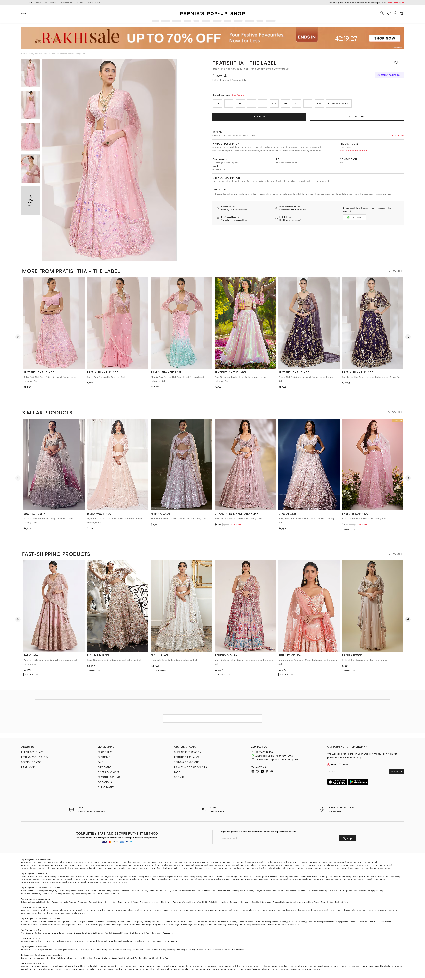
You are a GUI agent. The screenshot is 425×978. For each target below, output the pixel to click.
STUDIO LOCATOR (31, 762)
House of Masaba (158, 868)
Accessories (292, 910)
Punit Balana (70, 865)
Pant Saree (314, 902)
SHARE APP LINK (396, 772)
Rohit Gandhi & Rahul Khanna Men (322, 879)
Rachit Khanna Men (62, 879)
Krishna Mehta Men (308, 876)
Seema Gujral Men (348, 879)
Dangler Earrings (349, 922)
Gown (100, 902)
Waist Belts (135, 924)
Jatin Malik (26, 879)
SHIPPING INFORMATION (187, 752)
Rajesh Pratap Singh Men (116, 876)
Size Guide (238, 94)
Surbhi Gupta (239, 868)
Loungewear (305, 910)
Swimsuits (245, 902)
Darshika (283, 876)
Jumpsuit (281, 910)
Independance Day (42, 958)
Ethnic (341, 910)
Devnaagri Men (325, 876)
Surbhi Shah (44, 868)
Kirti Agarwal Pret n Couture (217, 949)
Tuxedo (236, 910)
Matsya (199, 868)
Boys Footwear (154, 941)
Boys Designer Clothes (31, 941)
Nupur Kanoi (370, 862)
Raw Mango (26, 862)
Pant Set (43, 913)
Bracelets (52, 922)
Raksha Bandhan (64, 958)
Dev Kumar (293, 876)
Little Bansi (47, 949)
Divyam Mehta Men (94, 876)
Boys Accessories (170, 941)
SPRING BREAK (378, 879)
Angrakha (245, 910)
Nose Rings (88, 922)
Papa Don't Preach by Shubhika (35, 865)
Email (333, 764)
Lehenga (46, 933)
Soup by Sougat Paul (127, 868)
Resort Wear (196, 902)
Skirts (216, 902)
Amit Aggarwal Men (360, 876)
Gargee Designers (143, 879)
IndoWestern (360, 910)
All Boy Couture (196, 949)
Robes (142, 910)
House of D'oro (223, 891)
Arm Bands (157, 922)
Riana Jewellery (247, 891)
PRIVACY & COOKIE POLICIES (190, 767)
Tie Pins (106, 910)
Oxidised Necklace (47, 924)
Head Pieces (131, 922)
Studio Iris (318, 868)
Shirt (125, 941)
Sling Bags (158, 924)
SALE (100, 762)
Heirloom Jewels (178, 922)
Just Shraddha (208, 891)
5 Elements (332, 891)
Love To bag (90, 891)
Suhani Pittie (80, 894)
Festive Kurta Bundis (377, 910)
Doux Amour (290, 891)
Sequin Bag (233, 924)
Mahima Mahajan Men (208, 879)
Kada (58, 924)
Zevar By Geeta (170, 891)
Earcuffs (120, 922)
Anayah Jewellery (263, 891)
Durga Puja (117, 958)
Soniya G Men (364, 879)
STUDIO (80, 2)
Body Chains (144, 922)
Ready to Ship (327, 902)
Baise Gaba (216, 862)
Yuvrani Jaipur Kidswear (119, 949)
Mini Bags (198, 924)
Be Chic (342, 891)
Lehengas (25, 902)
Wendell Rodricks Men (31, 882)
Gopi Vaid (143, 868)
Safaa (263, 868)
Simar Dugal (217, 868)
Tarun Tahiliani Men (379, 876)
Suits (72, 910)
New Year (164, 958)
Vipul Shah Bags (366, 891)
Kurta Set (92, 933)
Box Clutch (245, 924)
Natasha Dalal (40, 862)
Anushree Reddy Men (42, 879)
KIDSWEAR (66, 2)
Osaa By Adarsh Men (173, 862)
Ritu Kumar (150, 865)
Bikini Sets (208, 902)
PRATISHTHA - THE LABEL (244, 62)
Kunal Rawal (208, 876)
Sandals (72, 924)
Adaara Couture (305, 868)
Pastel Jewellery (262, 922)
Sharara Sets (110, 902)
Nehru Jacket (38, 910)
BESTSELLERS (105, 752)
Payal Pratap (57, 865)
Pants (78, 910)
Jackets (224, 902)
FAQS (177, 772)
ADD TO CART (357, 116)
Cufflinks (333, 910)
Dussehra (88, 958)
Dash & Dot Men (35, 876)
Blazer (118, 941)
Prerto (106, 894)
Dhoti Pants (166, 902)
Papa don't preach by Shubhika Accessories (41, 894)
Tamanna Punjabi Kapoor (336, 868)
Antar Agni (78, 862)
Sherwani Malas (319, 910)
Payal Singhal (246, 865)
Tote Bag (208, 924)
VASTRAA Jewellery (139, 891)
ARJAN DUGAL (111, 879)
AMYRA (379, 891)
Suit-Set (174, 910)
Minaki (235, 891)
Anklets (166, 922)
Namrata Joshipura (365, 865)
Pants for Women (181, 902)
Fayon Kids (26, 949)
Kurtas (65, 910)
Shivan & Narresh (254, 862)
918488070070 (396, 2)
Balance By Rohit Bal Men (54, 882)
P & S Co (37, 949)
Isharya (39, 891)
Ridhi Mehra (228, 862)
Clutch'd (115, 891)
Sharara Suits (80, 933)
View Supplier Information (353, 150)
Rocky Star (157, 862)
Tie (73, 913)
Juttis (86, 924)
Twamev (219, 876)
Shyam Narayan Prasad (78, 868)
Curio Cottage (27, 891)
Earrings (36, 922)
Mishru (349, 862)
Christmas (128, 958)
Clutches (106, 924)
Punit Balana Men (342, 876)
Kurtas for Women (68, 902)
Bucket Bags (186, 924)
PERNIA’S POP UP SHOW (34, 757)
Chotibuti (58, 949)
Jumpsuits (234, 902)
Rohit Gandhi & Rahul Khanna (179, 865)
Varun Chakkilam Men (96, 882)
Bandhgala (256, 910)
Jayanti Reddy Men (76, 882)
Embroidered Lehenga (62, 933)
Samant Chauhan (29, 868)
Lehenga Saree (288, 902)
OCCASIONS (105, 782)
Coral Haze (352, 891)
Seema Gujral (201, 865)
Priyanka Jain (110, 868)
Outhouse (125, 891)
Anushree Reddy (92, 862)
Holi (30, 958)
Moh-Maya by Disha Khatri (56, 891)
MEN (38, 2)
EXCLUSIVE (104, 757)
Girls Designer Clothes (31, 933)
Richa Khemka (274, 868)
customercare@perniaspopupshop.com (276, 759)
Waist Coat (96, 910)
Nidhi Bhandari (319, 891)
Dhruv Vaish (49, 876)
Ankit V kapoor (78, 876)
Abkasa (85, 879)
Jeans (200, 910)
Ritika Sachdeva (95, 894)
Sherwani (56, 910)
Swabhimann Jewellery (189, 891)
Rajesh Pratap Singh (105, 865)
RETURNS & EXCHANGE (186, 757)
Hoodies (134, 910)
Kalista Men (158, 879)
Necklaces (25, 922)
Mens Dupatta (269, 910)
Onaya (267, 862)
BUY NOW (259, 116)
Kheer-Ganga (231, 876)
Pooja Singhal (54, 862)
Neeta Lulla (334, 865)
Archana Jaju (253, 868)
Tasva (24, 876)
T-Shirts (157, 910)
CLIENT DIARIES (106, 787)
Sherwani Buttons (188, 910)
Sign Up (347, 838)
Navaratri (78, 958)
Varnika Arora (77, 891)
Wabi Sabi (189, 876)
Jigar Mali (291, 868)
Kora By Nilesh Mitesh (117, 882)
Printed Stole (293, 924)
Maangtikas (100, 922)
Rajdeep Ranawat (86, 865)
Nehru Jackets (66, 941)
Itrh (283, 868)
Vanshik (132, 876)
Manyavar (240, 862)
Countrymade (63, 876)
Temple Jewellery (279, 922)
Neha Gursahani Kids (155, 949)
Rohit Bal (161, 865)
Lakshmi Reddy (71, 949)
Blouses (276, 902)
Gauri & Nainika (278, 862)
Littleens (170, 949)
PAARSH (236, 879)
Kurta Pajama (211, 910)
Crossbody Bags (171, 924)
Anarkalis (35, 902)
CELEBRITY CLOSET (108, 772)
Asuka (198, 876)
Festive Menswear (29, 913)
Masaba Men (225, 879)
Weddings (139, 958)
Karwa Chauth (152, 958)
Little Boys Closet (87, 949)
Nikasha (312, 865)
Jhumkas (363, 922)
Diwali (24, 958)
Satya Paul (67, 862)
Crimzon (115, 894)
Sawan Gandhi (188, 868)
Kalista (305, 862)
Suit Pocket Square (120, 910)
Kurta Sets (45, 902)
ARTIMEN (76, 879)
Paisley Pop (68, 894)
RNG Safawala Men (297, 879)
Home (24, 53)
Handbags (116, 924)
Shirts (47, 910)
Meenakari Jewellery (207, 922)
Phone (345, 764)
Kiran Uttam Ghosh (318, 862)
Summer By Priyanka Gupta (196, 862)
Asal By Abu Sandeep (110, 862)
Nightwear (266, 902)
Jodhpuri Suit (225, 910)
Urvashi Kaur (371, 868)
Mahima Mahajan (337, 862)
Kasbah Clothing (172, 879)
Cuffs (43, 922)
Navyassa (101, 949)
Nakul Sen (358, 862)
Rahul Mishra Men (279, 879)
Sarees (55, 902)
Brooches (80, 913)
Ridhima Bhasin (136, 865)
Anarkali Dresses (112, 933)
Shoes (65, 924)
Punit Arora (264, 879)
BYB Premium (238, 949)
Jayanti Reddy (293, 862)
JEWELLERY (51, 2)
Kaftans (127, 902)
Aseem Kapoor (384, 868)
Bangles (67, 922)
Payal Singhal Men (249, 879)
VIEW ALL (395, 271)
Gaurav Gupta (260, 865)
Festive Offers (341, 902)
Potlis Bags (96, 924)
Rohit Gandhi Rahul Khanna (280, 865)
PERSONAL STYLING (109, 777)
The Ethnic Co (245, 876)
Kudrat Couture (189, 879)
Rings (60, 922)
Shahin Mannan (356, 868)
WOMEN (27, 2)
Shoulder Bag (220, 924)
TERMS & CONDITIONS (186, 762)
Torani (207, 868)
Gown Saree (302, 902)
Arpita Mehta (173, 868)
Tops (120, 902)
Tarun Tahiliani (231, 865)
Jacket (111, 941)
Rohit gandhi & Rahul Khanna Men (153, 876)
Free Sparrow (138, 949)
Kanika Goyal (96, 868)
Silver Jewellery (315, 922)
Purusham (257, 876)
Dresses (92, 902)
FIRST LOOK (94, 2)
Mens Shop (393, 910)
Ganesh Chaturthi (102, 958)
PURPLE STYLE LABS (32, 752)
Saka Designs (182, 949)
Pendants (192, 922)
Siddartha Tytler (216, 865)
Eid (53, 958)
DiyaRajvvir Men (126, 879)
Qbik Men (394, 876)
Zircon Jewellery (246, 922)
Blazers (166, 910)
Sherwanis (82, 902)
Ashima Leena (301, 865)
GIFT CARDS (104, 767)
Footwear (65, 913)
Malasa (228, 868)
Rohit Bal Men (176, 876)
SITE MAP (179, 777)
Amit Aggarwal (347, 865)
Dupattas (256, 902)
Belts (80, 924)
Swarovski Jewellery (227, 922)
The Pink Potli (104, 891)
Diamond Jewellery (297, 922)
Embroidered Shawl (277, 924)
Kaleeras (111, 922)
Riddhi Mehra (122, 865)
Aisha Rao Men (96, 879)
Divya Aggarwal (58, 868)
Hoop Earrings (384, 922)
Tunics (135, 902)
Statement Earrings (332, 922)
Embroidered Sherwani (95, 941)
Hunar (159, 891)
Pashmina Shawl (259, 924)
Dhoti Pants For (137, 933)
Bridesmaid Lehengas (150, 902)
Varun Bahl (323, 865)
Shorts (150, 910)
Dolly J (125, 862)
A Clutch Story (304, 891)
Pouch (125, 924)
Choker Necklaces (29, 924)
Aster (152, 891)
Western (349, 910)
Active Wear (53, 913)
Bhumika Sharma (383, 865)
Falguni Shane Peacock (139, 862)
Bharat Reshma (270, 876)
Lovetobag (278, 891)
